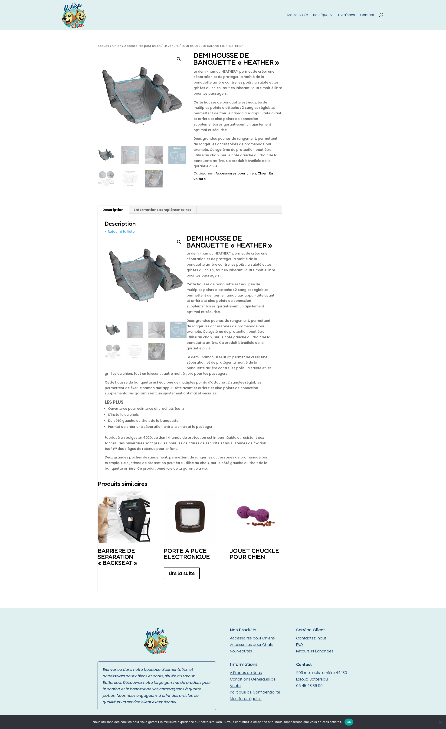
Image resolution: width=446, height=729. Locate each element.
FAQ (299, 644)
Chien (116, 46)
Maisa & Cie (297, 14)
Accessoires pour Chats (251, 644)
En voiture (171, 46)
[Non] (440, 722)
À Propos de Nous (246, 672)
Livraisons (346, 14)
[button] (179, 59)
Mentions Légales (246, 698)
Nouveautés (241, 651)
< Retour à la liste (119, 231)
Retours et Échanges (314, 651)
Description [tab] (113, 209)
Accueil (103, 46)
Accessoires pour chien (142, 46)
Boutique (320, 14)
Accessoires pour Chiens (252, 638)
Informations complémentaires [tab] (162, 209)
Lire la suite (182, 573)
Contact (367, 14)
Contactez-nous (311, 638)
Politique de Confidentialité (255, 692)
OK (349, 722)
